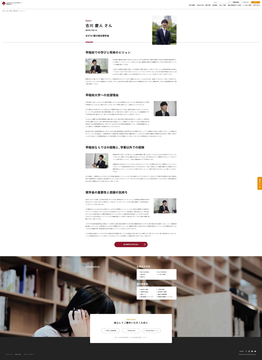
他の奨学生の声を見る (131, 244)
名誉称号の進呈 (144, 291)
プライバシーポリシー (29, 354)
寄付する (255, 2)
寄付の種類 (192, 5)
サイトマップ (9, 354)
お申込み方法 (200, 5)
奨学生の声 (15, 11)
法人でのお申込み (162, 272)
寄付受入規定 (236, 2)
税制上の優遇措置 (162, 294)
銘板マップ (143, 294)
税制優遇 (215, 5)
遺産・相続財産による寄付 (234, 5)
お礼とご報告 (222, 5)
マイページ (245, 2)
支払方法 (143, 274)
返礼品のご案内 (144, 289)
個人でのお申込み (145, 272)
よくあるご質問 (247, 5)
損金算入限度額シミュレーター (165, 296)
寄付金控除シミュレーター (147, 296)
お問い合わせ (256, 5)
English (215, 2)
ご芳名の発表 (161, 289)
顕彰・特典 (208, 5)
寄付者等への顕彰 (162, 291)
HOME (3, 11)
